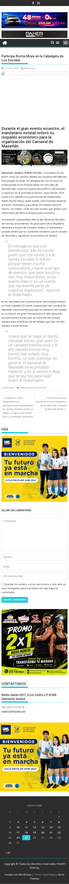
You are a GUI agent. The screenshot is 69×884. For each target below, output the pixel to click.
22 (59, 832)
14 (50, 827)
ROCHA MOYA (39, 387)
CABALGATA (25, 387)
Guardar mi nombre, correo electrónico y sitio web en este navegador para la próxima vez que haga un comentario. (34, 588)
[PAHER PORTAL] (4, 42)
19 (34, 832)
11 (26, 827)
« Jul (8, 852)
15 (59, 827)
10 (18, 827)
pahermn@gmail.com (13, 711)
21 (50, 832)
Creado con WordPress (18, 874)
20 (42, 832)
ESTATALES (9, 387)
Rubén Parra (30, 68)
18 (26, 832)
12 (34, 827)
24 (18, 837)
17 (18, 832)
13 (42, 827)
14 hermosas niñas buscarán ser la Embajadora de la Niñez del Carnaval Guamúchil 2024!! (51, 403)
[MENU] (65, 42)
